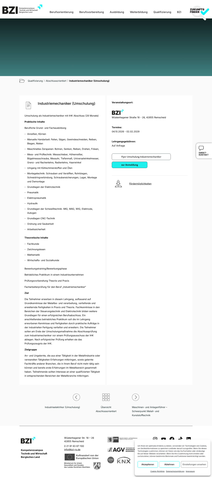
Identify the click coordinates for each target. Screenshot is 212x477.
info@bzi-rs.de (72, 449)
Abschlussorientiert (56, 80)
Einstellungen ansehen (194, 464)
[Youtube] (163, 439)
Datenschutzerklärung (175, 471)
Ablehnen (169, 464)
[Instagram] (155, 439)
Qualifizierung (35, 80)
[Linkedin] (188, 439)
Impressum (190, 471)
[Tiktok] (180, 439)
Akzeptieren (147, 464)
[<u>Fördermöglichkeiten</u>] (118, 183)
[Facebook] (171, 439)
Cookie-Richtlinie (157, 471)
